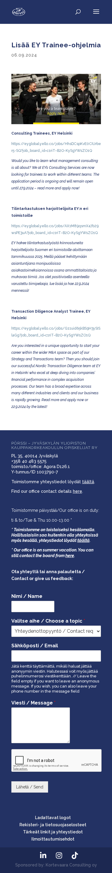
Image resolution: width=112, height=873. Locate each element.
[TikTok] (74, 855)
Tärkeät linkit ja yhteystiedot (53, 832)
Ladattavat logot (53, 817)
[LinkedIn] (43, 855)
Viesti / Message (33, 703)
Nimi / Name (26, 596)
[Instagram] (59, 855)
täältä (88, 481)
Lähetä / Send (29, 787)
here (77, 491)
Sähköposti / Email (34, 645)
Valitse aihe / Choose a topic (48, 621)
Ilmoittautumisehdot (52, 839)
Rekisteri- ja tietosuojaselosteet (52, 824)
